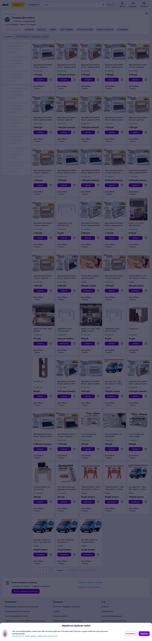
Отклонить (131, 633)
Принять (144, 633)
